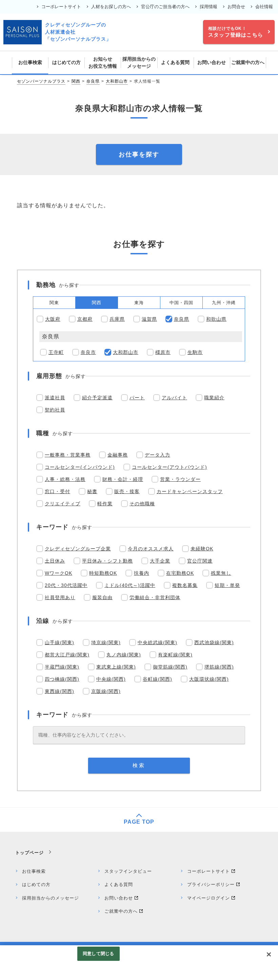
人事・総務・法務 (65, 479)
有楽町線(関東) (175, 654)
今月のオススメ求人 (151, 548)
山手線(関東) (59, 642)
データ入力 (157, 455)
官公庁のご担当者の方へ (165, 6)
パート (137, 397)
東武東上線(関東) (116, 667)
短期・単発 (227, 585)
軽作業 (105, 503)
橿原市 (163, 352)
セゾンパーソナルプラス (41, 81)
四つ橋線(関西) (62, 679)
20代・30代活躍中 (66, 585)
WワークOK (58, 573)
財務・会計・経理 (122, 479)
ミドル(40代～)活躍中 (129, 585)
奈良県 (93, 81)
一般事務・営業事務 (68, 455)
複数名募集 (185, 585)
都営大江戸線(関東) (67, 654)
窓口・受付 (57, 491)
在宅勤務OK (180, 573)
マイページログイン (208, 898)
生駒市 (195, 352)
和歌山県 (216, 319)
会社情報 (264, 6)
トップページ (29, 852)
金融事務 (117, 455)
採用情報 (208, 6)
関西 (76, 81)
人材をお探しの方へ (111, 6)
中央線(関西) (111, 679)
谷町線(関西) (157, 679)
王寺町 (56, 352)
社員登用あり (60, 597)
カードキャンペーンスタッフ (190, 491)
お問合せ (236, 6)
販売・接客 (127, 491)
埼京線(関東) (106, 642)
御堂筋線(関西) (170, 667)
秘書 (92, 491)
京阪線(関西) (106, 691)
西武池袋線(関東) (214, 642)
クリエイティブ (62, 503)
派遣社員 (55, 397)
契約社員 (55, 410)
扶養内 (141, 573)
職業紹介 (214, 397)
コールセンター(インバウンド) (80, 467)
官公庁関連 (200, 561)
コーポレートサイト (61, 6)
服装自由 (102, 597)
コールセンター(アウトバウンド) (169, 467)
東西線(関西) (59, 691)
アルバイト (174, 397)
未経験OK (202, 548)
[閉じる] (268, 954)
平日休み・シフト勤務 (107, 561)
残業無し (221, 573)
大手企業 (160, 561)
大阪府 (52, 319)
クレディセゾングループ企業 (78, 548)
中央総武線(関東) (157, 642)
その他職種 (142, 503)
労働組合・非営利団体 (155, 597)
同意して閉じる (98, 953)
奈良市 (88, 352)
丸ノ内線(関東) (123, 654)
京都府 (85, 319)
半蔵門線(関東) (62, 667)
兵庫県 (117, 319)
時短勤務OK (103, 573)
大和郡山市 (117, 81)
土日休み (55, 561)
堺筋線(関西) (219, 667)
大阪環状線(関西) (209, 679)
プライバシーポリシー (211, 884)
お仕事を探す (139, 154)
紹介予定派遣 (97, 397)
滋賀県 (149, 319)
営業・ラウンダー (180, 479)
